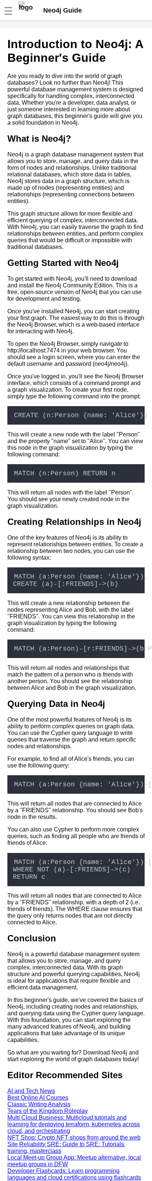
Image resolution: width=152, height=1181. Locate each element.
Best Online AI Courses (37, 1097)
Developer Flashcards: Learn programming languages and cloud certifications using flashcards (74, 1174)
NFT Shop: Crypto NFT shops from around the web (74, 1137)
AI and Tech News (31, 1091)
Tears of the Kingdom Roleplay (47, 1111)
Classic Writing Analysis (38, 1104)
